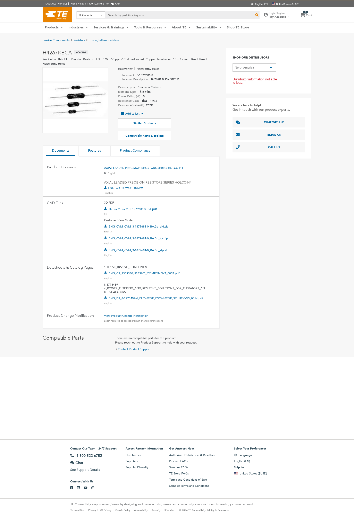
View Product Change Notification (126, 316)
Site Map (169, 509)
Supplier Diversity (137, 467)
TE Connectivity (57, 14)
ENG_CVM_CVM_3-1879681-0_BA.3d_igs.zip (138, 238)
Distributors (133, 455)
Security (156, 509)
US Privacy (105, 509)
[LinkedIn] (80, 488)
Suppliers (132, 461)
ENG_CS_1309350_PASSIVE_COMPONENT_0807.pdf (144, 273)
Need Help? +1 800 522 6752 (87, 3)
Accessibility (141, 509)
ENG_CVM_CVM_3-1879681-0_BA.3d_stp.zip (138, 250)
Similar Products (144, 123)
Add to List (132, 113)
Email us (274, 134)
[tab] (61, 151)
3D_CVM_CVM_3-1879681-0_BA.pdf (133, 209)
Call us (274, 147)
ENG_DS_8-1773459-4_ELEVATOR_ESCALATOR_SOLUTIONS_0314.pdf (156, 298)
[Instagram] (94, 488)
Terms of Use (77, 509)
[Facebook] (73, 488)
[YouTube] (87, 488)
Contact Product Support (134, 349)
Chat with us (274, 122)
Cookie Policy (122, 509)
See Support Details (85, 470)
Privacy (92, 509)
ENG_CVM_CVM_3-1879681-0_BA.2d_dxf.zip (139, 226)
